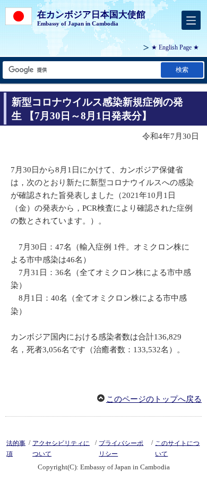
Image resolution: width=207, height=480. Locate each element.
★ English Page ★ (175, 47)
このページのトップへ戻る (154, 399)
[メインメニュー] (191, 20)
